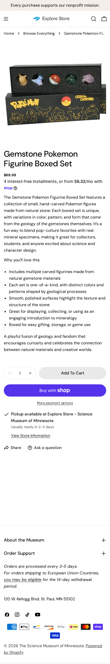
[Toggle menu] (6, 19)
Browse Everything (39, 33)
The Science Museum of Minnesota (51, 645)
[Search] (94, 19)
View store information (30, 435)
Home (9, 33)
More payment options (55, 403)
